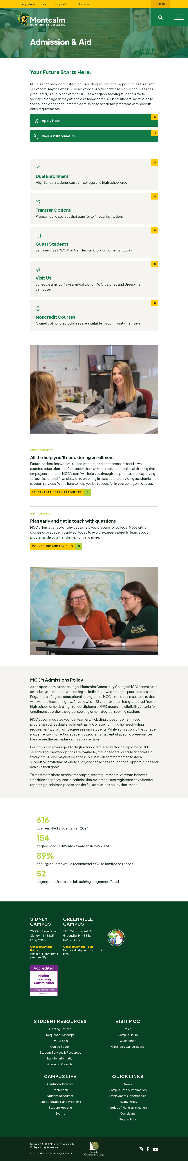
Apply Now (28, 4)
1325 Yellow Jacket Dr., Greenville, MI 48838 (78, 933)
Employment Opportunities (127, 1096)
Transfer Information (60, 1058)
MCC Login (60, 1041)
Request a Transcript (60, 1035)
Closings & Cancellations (127, 1046)
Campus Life (60, 1076)
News (128, 1084)
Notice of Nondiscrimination (128, 1107)
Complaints (127, 1113)
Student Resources (60, 1021)
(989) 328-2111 (40, 940)
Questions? (128, 1041)
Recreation (60, 1090)
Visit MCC (127, 1021)
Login (160, 4)
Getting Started (60, 1029)
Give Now (83, 4)
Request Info (62, 4)
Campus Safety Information (128, 1090)
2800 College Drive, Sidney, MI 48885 (43, 933)
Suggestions (128, 1119)
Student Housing (60, 1107)
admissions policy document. (115, 785)
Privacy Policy (127, 1102)
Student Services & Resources (60, 1052)
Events (60, 1113)
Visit (45, 4)
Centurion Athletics (60, 1084)
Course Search (60, 1046)
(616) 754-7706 (73, 940)
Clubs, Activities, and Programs (60, 1102)
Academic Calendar (60, 1064)
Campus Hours (128, 1035)
